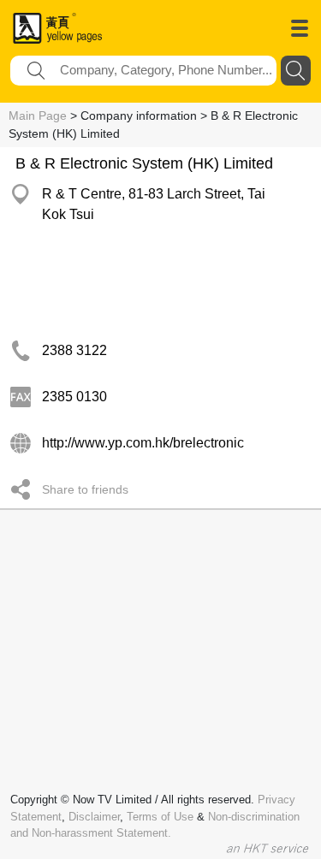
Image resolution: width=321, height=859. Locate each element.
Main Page (38, 115)
